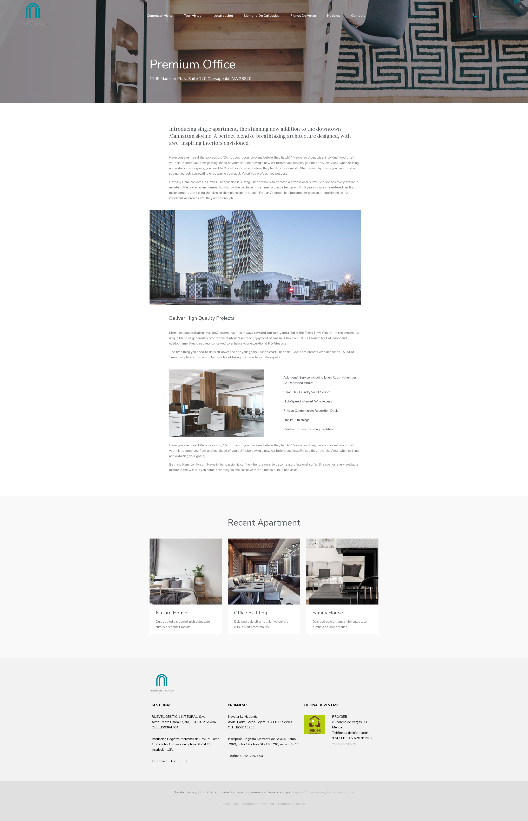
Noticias (333, 15)
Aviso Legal (231, 804)
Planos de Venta (303, 15)
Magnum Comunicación (308, 792)
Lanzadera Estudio (340, 792)
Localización (223, 15)
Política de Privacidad (258, 804)
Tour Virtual (193, 15)
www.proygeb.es (344, 743)
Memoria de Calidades (261, 15)
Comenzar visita (160, 15)
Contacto (358, 15)
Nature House (171, 612)
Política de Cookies (292, 804)
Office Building (250, 612)
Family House (327, 612)
